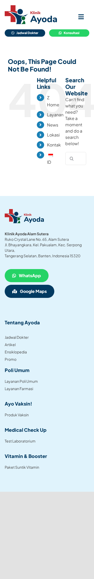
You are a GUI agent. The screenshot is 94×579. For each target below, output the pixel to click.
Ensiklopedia (16, 351)
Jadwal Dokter (17, 337)
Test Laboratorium (20, 441)
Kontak (54, 145)
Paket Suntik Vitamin (22, 467)
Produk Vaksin (17, 414)
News (52, 125)
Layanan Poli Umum (21, 381)
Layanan (55, 114)
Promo (10, 359)
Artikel (10, 344)
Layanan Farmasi (19, 388)
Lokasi (53, 135)
